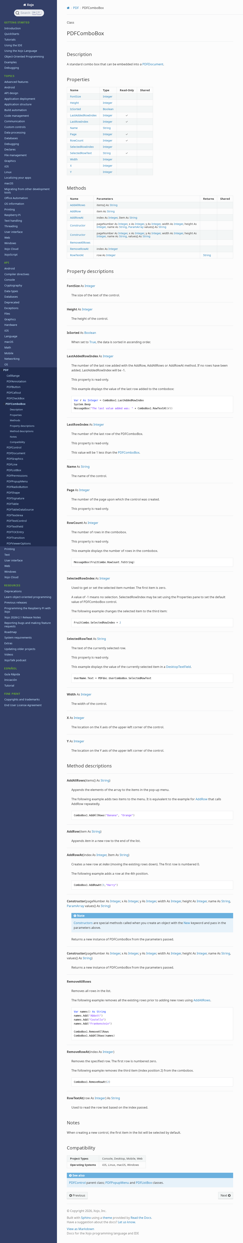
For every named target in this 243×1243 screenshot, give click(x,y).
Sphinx (86, 1218)
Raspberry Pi (12, 215)
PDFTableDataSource (20, 509)
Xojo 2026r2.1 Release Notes (22, 617)
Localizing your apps (17, 177)
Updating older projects (19, 649)
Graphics (10, 161)
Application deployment (19, 99)
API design (11, 93)
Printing (9, 209)
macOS (8, 183)
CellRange (13, 375)
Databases (11, 138)
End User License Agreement (23, 705)
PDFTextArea (15, 515)
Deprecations (13, 591)
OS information (14, 203)
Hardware (10, 325)
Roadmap (10, 632)
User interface (13, 232)
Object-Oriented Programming (24, 56)
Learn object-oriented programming (27, 597)
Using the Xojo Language (20, 51)
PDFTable (13, 504)
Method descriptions (21, 431)
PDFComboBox (15, 404)
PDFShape (13, 492)
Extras (8, 643)
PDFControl (14, 447)
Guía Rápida (12, 674)
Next (224, 1195)
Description (16, 409)
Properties (16, 415)
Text (7, 554)
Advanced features (16, 82)
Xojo (30, 5)
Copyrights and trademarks (22, 699)
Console (9, 279)
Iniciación (10, 680)
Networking (12, 359)
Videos (8, 654)
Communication (14, 121)
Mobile (8, 353)
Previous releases (15, 602)
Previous (78, 1195)
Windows (10, 243)
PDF (6, 370)
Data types (11, 291)
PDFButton (14, 387)
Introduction (12, 28)
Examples (10, 62)
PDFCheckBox (15, 398)
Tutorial (9, 685)
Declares (10, 149)
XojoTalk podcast (15, 660)
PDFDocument (16, 453)
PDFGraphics (15, 458)
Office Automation (16, 198)
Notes (13, 436)
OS (6, 364)
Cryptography (13, 285)
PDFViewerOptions (19, 543)
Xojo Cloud (11, 249)
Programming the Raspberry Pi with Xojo (27, 609)
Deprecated (11, 302)
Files (7, 313)
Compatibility (17, 442)
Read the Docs (141, 1218)
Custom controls (15, 127)
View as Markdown (80, 1229)
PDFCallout (14, 392)
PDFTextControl (17, 521)
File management (15, 155)
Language (10, 336)
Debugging (11, 68)
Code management (16, 116)
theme (107, 1218)
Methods (15, 420)
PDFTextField (15, 526)
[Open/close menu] (2, 370)
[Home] (68, 7)
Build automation (15, 110)
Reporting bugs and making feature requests (27, 624)
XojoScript (10, 254)
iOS (6, 166)
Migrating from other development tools (27, 190)
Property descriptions (22, 426)
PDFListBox (14, 470)
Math (7, 347)
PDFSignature (15, 498)
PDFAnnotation (16, 381)
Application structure (18, 104)
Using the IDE (13, 45)
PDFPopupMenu (17, 481)
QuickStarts (11, 34)
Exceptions (11, 308)
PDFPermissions (17, 475)
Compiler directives (16, 274)
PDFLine (12, 464)
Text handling (13, 220)
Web (7, 237)
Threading (11, 226)
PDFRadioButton (17, 487)
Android (9, 87)
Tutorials (10, 39)
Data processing (14, 132)
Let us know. (127, 1222)
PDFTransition (16, 538)
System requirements (18, 637)
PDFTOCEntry (15, 532)
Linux (8, 172)
